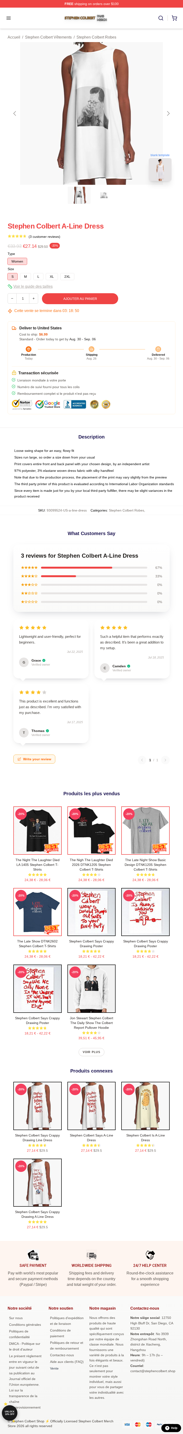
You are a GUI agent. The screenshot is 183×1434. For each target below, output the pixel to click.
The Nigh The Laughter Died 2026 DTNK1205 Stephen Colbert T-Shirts (91, 864)
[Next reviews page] (165, 760)
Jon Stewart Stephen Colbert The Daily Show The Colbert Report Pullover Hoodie (91, 1022)
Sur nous (16, 1318)
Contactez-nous (62, 1355)
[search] (161, 18)
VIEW (37, 850)
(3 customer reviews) (44, 237)
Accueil (14, 37)
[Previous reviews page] (142, 760)
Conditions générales (25, 1325)
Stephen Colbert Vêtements (48, 37)
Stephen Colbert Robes (96, 37)
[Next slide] (168, 113)
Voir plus (92, 1052)
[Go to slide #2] (103, 195)
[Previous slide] (15, 113)
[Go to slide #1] (79, 195)
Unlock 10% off (10, 1412)
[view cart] (174, 18)
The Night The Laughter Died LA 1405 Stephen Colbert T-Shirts (37, 864)
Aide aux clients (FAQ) (67, 1362)
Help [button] (174, 1428)
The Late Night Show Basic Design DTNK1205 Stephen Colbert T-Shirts (145, 864)
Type (11, 254)
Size (11, 269)
